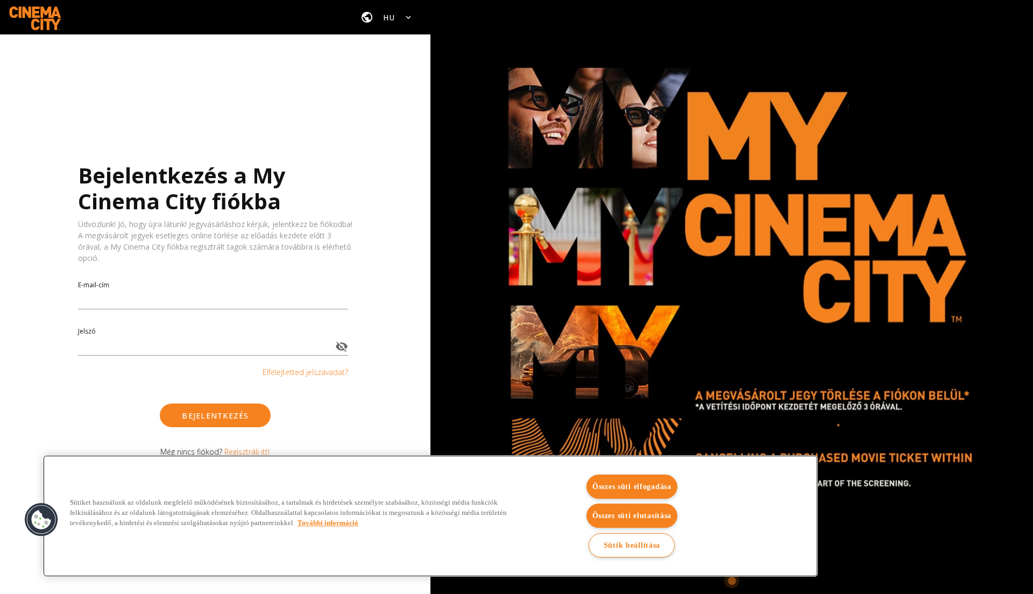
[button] (41, 520)
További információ (328, 523)
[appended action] (341, 346)
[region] (430, 516)
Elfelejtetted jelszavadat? (305, 372)
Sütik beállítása (632, 545)
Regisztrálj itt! (247, 452)
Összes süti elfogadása (631, 486)
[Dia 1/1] (731, 580)
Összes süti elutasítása (632, 515)
